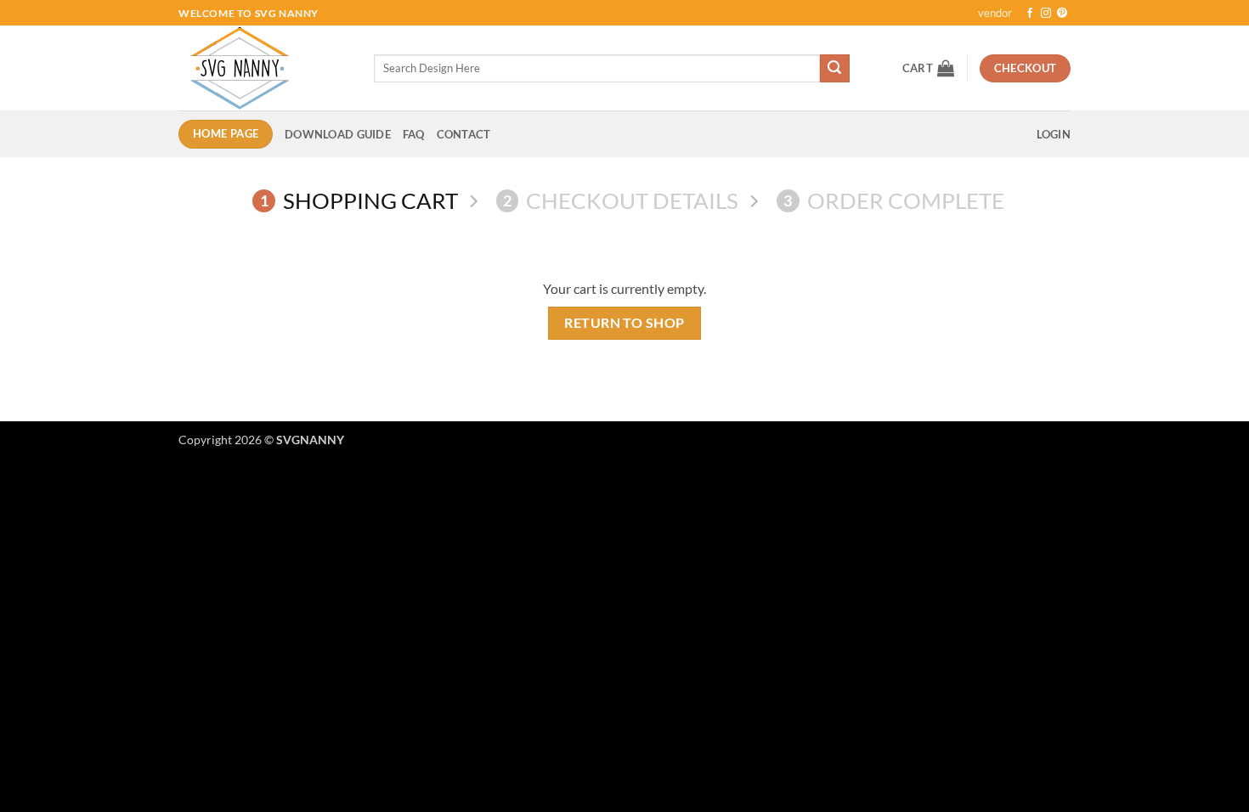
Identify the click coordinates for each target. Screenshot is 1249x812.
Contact (464, 134)
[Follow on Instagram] (1046, 14)
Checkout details (620, 200)
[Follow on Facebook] (1030, 14)
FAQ (414, 134)
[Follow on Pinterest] (1062, 14)
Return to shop (624, 322)
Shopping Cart (359, 200)
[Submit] (834, 68)
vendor (995, 13)
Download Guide (338, 134)
